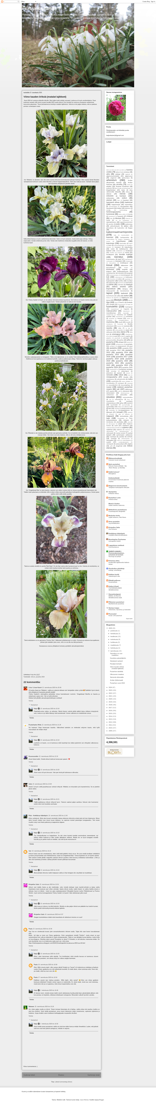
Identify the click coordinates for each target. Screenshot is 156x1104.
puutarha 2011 (127, 348)
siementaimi (110, 393)
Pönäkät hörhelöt (116, 664)
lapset (109, 293)
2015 (110, 713)
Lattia (118, 296)
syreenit (129, 403)
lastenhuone (110, 296)
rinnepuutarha (111, 377)
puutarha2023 (113, 369)
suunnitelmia (110, 401)
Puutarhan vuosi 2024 (117, 683)
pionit (108, 344)
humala (130, 214)
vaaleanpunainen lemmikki (113, 427)
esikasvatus (110, 198)
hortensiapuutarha (113, 212)
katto (109, 245)
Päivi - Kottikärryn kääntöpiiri (38, 815)
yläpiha (130, 444)
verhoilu (129, 437)
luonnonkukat (121, 304)
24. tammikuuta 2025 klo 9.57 (54, 914)
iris (116, 220)
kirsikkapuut (124, 263)
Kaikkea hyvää (114, 574)
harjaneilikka (128, 204)
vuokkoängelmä (126, 440)
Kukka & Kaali (114, 586)
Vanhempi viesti (94, 1075)
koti (107, 277)
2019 (110, 702)
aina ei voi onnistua (122, 172)
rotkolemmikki (121, 379)
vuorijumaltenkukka (124, 442)
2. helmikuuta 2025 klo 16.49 (49, 990)
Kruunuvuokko (33, 756)
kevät (127, 252)
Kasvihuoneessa (114, 547)
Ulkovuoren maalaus (117, 674)
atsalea (108, 186)
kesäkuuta (114, 636)
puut (130, 346)
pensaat (126, 338)
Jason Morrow (84, 1100)
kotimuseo (129, 277)
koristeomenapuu (114, 275)
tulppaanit (110, 416)
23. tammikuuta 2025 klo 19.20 (49, 769)
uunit (116, 425)
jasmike (111, 224)
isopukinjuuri (126, 220)
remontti (109, 375)
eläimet (108, 194)
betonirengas (127, 188)
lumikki (112, 304)
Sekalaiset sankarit (116, 661)
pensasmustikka (111, 340)
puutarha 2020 (122, 361)
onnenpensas (128, 334)
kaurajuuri (118, 247)
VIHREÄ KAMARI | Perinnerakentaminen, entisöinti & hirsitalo (116, 553)
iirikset (33, 677)
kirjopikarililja (129, 261)
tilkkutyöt (109, 412)
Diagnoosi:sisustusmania (118, 486)
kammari (109, 237)
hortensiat (110, 214)
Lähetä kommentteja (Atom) (63, 1082)
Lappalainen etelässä (116, 545)
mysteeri (119, 326)
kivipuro (109, 271)
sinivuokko (123, 395)
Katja (35, 708)
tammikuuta (114, 651)
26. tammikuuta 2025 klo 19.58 (47, 964)
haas (118, 200)
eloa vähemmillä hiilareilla (119, 191)
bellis (120, 188)
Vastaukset (34, 705)
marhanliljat (126, 313)
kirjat (119, 259)
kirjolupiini (118, 261)
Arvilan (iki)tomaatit (116, 680)
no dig (128, 328)
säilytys (120, 406)
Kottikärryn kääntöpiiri (117, 533)
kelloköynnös (123, 249)
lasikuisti (124, 293)
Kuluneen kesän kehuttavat (117, 460)
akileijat (117, 174)
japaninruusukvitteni (126, 222)
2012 (110, 722)
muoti (120, 322)
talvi (109, 408)
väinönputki (109, 444)
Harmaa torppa (114, 608)
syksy (121, 403)
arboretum (111, 180)
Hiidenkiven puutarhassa (118, 509)
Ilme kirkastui (113, 529)
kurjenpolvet (110, 281)
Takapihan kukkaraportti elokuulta (119, 487)
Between (31, 1006)
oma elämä (120, 332)
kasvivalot (123, 243)
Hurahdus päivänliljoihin (118, 658)
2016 (110, 710)
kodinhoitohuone (122, 271)
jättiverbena (109, 228)
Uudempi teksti (29, 1075)
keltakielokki (119, 250)
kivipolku (125, 269)
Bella (115, 188)
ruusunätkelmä (113, 385)
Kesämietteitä (113, 582)
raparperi (119, 373)
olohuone (109, 332)
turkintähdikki (120, 418)
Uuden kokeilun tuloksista (116, 505)
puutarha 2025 (127, 367)
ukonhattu (120, 422)
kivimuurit (110, 269)
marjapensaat (109, 314)
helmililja (108, 210)
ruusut (108, 387)
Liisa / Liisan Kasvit (35, 687)
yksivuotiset (120, 444)
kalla (115, 235)
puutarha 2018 (112, 359)
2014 (110, 716)
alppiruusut (128, 176)
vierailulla (114, 438)
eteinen (109, 200)
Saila (30, 784)
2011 (110, 725)
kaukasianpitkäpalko (119, 245)
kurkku (121, 281)
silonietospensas (125, 393)
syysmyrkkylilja (126, 405)
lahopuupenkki (110, 291)
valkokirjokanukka (124, 431)
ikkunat (118, 218)
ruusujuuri (121, 383)
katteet (130, 243)
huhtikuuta (114, 642)
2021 (110, 696)
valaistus (119, 429)
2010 (110, 728)
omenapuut (116, 334)
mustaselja (120, 324)
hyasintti (120, 216)
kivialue (126, 267)
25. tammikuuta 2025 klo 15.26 (44, 1006)
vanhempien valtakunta (124, 435)
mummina (110, 322)
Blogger (101, 1100)
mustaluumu (109, 324)
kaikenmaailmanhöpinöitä (119, 232)
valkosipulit (109, 433)
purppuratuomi (122, 346)
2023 (112, 170)
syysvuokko (110, 406)
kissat (109, 265)
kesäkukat (129, 251)
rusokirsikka (115, 381)
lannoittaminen (124, 291)
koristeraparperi (125, 275)
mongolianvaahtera (124, 320)
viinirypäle (109, 440)
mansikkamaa (111, 313)
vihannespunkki (125, 438)
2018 (110, 705)
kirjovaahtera (112, 263)
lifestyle (118, 300)
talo (131, 406)
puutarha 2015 (112, 355)
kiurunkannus (110, 267)
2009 (110, 731)
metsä (128, 318)
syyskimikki (114, 405)
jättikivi (126, 226)
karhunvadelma (110, 239)
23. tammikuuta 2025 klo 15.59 (42, 929)
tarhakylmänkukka (126, 408)
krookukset (112, 279)
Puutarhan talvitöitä (116, 671)
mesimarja (111, 318)
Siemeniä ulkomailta (117, 677)
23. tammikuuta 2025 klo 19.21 (49, 799)
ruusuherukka (110, 383)
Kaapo (130, 228)
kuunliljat (129, 281)
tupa (108, 418)
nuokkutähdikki (119, 330)
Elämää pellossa (114, 580)
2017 (110, 707)
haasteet (126, 200)
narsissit (126, 326)
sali (118, 389)
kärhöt (111, 285)
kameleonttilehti (125, 235)
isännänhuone (111, 222)
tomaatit (119, 412)
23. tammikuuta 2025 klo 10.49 (42, 784)
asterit (128, 184)
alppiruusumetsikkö (112, 176)
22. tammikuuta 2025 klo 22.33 (48, 756)
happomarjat (116, 204)
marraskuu (120, 315)
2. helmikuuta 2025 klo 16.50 (49, 1024)
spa (110, 399)
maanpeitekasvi (115, 309)
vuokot (108, 442)
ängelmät (119, 446)
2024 (117, 170)
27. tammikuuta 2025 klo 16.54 (47, 977)
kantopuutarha (124, 237)
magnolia (126, 309)
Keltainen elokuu (114, 493)
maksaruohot (111, 311)
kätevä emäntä (119, 287)
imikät (108, 220)
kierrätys (118, 257)
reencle (128, 373)
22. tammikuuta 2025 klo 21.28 (51, 725)
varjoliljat (121, 437)
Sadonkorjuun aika (114, 576)
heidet (119, 208)
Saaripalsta (113, 492)
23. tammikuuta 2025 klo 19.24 (49, 870)
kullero (120, 279)
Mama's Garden (114, 503)
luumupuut (128, 307)
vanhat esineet (120, 433)
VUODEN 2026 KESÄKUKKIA (118, 535)
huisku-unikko (122, 214)
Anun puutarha (114, 521)
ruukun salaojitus (126, 381)
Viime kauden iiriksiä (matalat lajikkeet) (117, 667)
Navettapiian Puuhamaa (117, 539)
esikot (124, 198)
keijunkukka (128, 247)
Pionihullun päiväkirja (116, 568)
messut (119, 318)
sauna (112, 391)
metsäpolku (109, 320)
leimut (108, 300)
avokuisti (109, 188)
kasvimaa (110, 243)
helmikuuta (114, 648)
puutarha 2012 (115, 350)
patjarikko (108, 338)
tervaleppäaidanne (124, 410)
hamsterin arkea (112, 202)
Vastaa (31, 701)
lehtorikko (116, 297)
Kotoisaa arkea (114, 561)
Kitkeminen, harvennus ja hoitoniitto (120, 609)
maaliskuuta (114, 645)
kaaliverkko (120, 228)
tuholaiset (111, 414)
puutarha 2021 (112, 363)
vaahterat (125, 425)
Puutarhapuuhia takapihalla (117, 511)
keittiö (113, 249)
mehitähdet (129, 316)
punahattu (129, 344)
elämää (122, 194)
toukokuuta (114, 639)
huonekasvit (112, 216)
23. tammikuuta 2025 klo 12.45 (57, 815)
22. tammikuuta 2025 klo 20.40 (51, 687)
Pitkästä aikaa (113, 499)
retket (121, 375)
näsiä (127, 330)
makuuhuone (126, 311)
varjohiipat (113, 437)
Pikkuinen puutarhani (116, 602)
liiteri (129, 300)
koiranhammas (110, 273)
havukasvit (109, 208)
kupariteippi (128, 279)
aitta (108, 174)
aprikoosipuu (126, 178)
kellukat (108, 251)
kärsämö (120, 284)
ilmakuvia (128, 218)
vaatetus (125, 427)
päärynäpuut (125, 371)
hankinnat (128, 202)
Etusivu (61, 1075)
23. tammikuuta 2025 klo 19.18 (49, 708)
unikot (120, 424)
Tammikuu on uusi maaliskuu (116, 654)
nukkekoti (109, 330)
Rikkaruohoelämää (115, 458)
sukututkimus (119, 399)
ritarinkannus (110, 379)
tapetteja (117, 408)
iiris (111, 218)
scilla (119, 391)
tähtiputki (126, 420)
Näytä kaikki (129, 618)
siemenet (126, 391)
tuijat (119, 414)
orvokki (110, 336)
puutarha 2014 (122, 352)
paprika (128, 336)
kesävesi (119, 252)
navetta (109, 328)
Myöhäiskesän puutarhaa (116, 604)
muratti (128, 322)
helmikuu (127, 208)
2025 (122, 170)
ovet (115, 336)
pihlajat (121, 342)
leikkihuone (125, 297)
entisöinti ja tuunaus (116, 196)
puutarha (113, 348)
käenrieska (121, 282)
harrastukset (124, 206)
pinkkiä (129, 342)
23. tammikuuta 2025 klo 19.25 (49, 953)
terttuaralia (112, 410)
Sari (30, 851)
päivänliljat (113, 371)
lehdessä (108, 297)
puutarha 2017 (122, 357)
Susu (128, 399)
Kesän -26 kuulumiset (115, 615)
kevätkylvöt (110, 254)
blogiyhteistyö (110, 190)
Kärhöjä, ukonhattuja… (116, 570)
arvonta (119, 184)
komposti (129, 273)
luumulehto (112, 306)
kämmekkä (129, 282)
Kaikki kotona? (114, 472)
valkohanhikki (109, 431)
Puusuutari (113, 614)
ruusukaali (129, 383)
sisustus (110, 397)
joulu (118, 224)
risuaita (125, 377)
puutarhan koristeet (126, 369)
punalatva (112, 346)
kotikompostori (119, 277)
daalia (123, 190)
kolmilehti (121, 273)
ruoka (130, 379)
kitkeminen (124, 265)
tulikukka (127, 414)
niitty (119, 328)
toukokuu (130, 412)
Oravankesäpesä (115, 594)
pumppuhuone (119, 344)
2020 (110, 699)
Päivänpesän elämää (38, 9)
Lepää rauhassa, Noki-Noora (117, 517)
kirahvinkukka (110, 259)
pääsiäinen (109, 373)
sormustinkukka (127, 397)
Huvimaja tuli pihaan (115, 556)
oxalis (122, 336)
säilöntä (126, 406)
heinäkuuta (114, 633)
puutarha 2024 (40, 677)
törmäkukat (109, 422)
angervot (113, 178)
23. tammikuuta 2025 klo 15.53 (49, 884)
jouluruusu (128, 224)
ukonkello (130, 422)
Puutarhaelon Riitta (35, 725)
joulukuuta (114, 631)
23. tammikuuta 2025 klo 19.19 (49, 740)
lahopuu (125, 289)
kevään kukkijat (125, 254)
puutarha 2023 (122, 365)
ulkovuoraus (112, 423)
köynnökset (110, 289)
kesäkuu (112, 252)
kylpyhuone (111, 282)
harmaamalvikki (113, 206)
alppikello (127, 174)
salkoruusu (128, 389)
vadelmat (109, 429)
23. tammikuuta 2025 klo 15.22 (41, 851)
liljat (108, 302)
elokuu (128, 192)
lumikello (129, 302)
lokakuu (121, 302)
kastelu (108, 241)
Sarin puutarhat (114, 464)
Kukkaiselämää (114, 478)
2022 (107, 170)
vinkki (118, 440)
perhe (121, 340)
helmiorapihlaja (123, 210)
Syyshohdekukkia (114, 523)
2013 (110, 719)
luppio (128, 304)
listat (116, 302)
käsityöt (129, 285)
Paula (30, 929)
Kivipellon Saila (34, 884)
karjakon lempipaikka (124, 239)
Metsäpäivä (112, 473)
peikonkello (117, 338)
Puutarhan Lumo (115, 498)
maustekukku (119, 316)
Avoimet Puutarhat (122, 186)
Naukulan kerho (114, 515)
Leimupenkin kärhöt (115, 541)
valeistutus (127, 429)
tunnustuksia (124, 416)
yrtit (111, 446)
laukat (126, 296)
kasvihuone (121, 241)
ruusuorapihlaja (125, 385)
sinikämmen (110, 395)
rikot (129, 375)
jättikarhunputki (115, 226)
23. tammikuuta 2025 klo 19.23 (49, 833)
